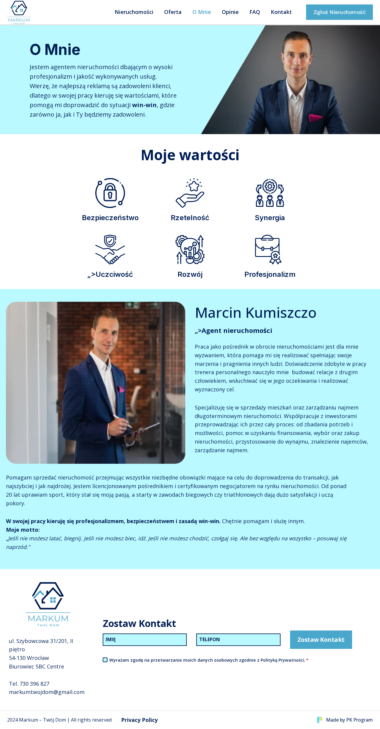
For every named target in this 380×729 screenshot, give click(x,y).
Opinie (230, 11)
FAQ (254, 11)
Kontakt (281, 11)
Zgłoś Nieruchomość (339, 12)
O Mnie (201, 11)
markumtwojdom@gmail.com (47, 691)
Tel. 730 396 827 (29, 683)
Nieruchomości (134, 11)
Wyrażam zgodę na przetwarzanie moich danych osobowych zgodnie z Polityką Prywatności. (208, 660)
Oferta (173, 11)
